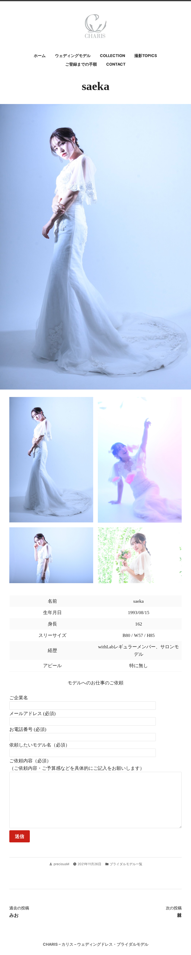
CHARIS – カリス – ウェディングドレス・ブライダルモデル (95, 944)
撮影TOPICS (145, 55)
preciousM (61, 864)
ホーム (40, 55)
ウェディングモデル (73, 55)
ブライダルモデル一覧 (126, 864)
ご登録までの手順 (81, 64)
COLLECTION (112, 55)
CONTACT (116, 64)
